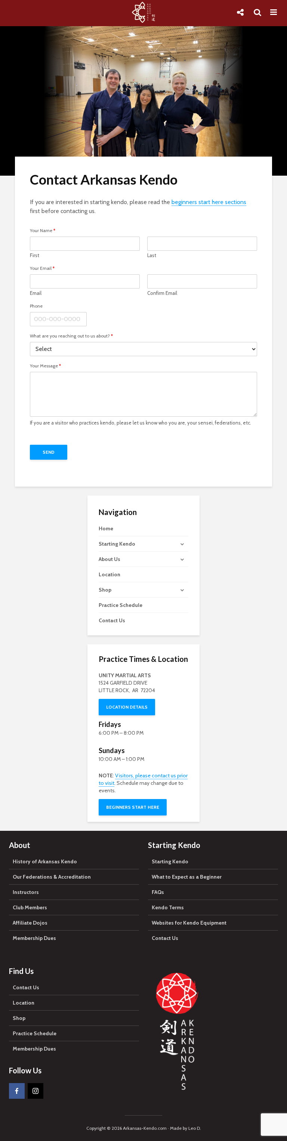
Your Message (45, 366)
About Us (109, 559)
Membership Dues (34, 938)
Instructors (26, 892)
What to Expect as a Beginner (187, 876)
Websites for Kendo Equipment (189, 922)
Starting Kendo (117, 543)
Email (35, 293)
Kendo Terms (168, 907)
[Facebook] (17, 1091)
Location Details (127, 707)
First (34, 255)
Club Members (30, 907)
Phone (36, 306)
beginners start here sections (209, 202)
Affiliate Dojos (30, 922)
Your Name (42, 230)
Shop (105, 589)
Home (106, 528)
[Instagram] (35, 1091)
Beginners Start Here (132, 807)
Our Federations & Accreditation (52, 876)
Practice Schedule (120, 605)
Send (49, 452)
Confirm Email (162, 293)
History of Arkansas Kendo (45, 861)
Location (109, 574)
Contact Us (112, 620)
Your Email (42, 268)
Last (151, 255)
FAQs (158, 892)
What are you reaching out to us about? (71, 336)
